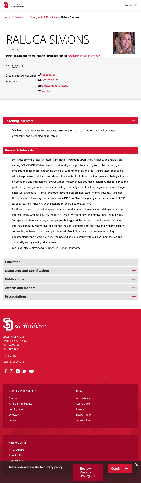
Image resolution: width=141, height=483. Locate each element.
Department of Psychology (84, 55)
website (45, 91)
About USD (15, 455)
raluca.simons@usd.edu (54, 85)
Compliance (83, 403)
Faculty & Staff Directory (43, 17)
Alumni (13, 398)
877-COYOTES (11, 344)
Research (20, 17)
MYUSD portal (17, 450)
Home (6, 17)
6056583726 (48, 74)
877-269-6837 (11, 348)
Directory (14, 414)
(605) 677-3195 (49, 80)
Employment (16, 409)
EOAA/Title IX (83, 414)
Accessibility (83, 398)
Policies (13, 420)
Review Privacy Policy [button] (85, 472)
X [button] (137, 464)
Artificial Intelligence (20, 403)
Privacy (80, 409)
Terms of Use (83, 420)
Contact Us (9, 356)
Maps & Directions (13, 361)
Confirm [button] (117, 468)
